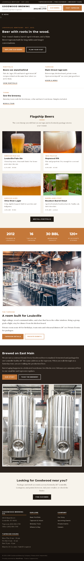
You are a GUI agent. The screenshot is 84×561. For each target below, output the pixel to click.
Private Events (34, 336)
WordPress (19, 558)
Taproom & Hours (36, 520)
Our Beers (55, 8)
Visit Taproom (72, 8)
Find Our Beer (60, 2)
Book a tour (8, 103)
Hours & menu (51, 80)
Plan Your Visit (36, 49)
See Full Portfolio (42, 219)
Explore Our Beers (13, 49)
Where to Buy (35, 527)
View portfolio (10, 83)
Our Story (10, 377)
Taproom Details (13, 336)
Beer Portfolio (35, 517)
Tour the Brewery (29, 377)
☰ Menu (5, 14)
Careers (60, 527)
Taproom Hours (45, 2)
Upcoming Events (64, 520)
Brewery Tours (75, 2)
